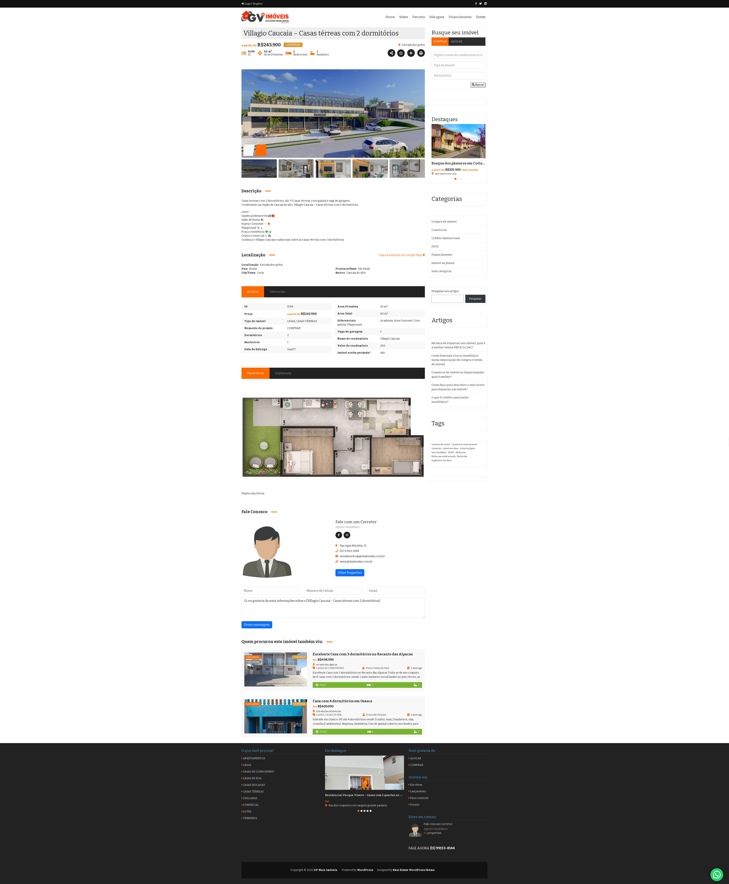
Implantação (283, 373)
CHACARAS (249, 798)
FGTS (435, 246)
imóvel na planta (467, 448)
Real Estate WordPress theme (413, 870)
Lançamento (417, 791)
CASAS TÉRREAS (306, 321)
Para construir (419, 798)
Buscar (479, 84)
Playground (354, 324)
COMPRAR (294, 328)
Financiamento (460, 17)
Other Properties (350, 572)
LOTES (246, 811)
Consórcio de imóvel (441, 444)
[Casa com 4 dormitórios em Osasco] (275, 716)
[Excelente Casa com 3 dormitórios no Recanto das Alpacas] (275, 669)
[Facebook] (476, 3)
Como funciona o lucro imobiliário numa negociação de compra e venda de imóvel (457, 360)
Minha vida (462, 456)
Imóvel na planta (443, 263)
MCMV (451, 452)
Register (257, 3)
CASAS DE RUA (333, 714)
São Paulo (364, 268)
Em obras (415, 784)
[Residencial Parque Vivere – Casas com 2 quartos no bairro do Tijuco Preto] (364, 773)
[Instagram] (485, 3)
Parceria (418, 17)
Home (390, 17)
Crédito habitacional (446, 238)
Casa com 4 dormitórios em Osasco (342, 701)
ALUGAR (456, 41)
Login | (248, 3)
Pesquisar (475, 298)
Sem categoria (442, 271)
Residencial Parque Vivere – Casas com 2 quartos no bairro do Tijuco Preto (378, 795)
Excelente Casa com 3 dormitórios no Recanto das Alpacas (363, 654)
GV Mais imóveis (325, 870)
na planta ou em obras (441, 460)
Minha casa (461, 452)
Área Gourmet (403, 320)
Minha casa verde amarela (443, 456)
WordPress (365, 870)
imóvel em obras (450, 448)
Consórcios (439, 230)
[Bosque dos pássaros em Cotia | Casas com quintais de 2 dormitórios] (458, 141)
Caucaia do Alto (356, 272)
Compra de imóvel (444, 221)
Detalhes (252, 291)
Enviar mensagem (257, 624)
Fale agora (436, 17)
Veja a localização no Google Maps (401, 255)
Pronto (414, 804)
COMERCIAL (250, 805)
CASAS (291, 321)
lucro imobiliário (439, 452)
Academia (386, 320)
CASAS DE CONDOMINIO (330, 668)
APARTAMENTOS (253, 758)
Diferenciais (277, 291)
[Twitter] (480, 3)
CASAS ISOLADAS (253, 785)
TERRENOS (249, 818)
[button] (455, 178)
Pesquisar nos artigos (445, 291)
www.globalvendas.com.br (356, 561)
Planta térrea (255, 373)
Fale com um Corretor (356, 521)
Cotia (260, 272)
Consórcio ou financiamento (464, 444)
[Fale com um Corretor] (267, 551)
